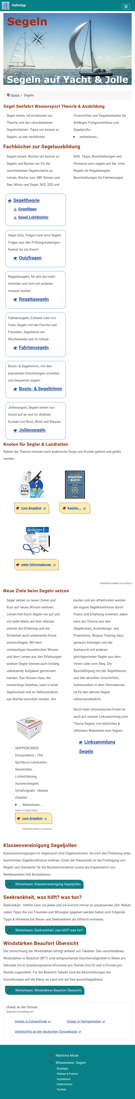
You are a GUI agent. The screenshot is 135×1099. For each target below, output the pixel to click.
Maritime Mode (67, 1055)
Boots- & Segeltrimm (40, 388)
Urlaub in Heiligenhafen (84, 1021)
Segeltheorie (26, 200)
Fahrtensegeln (34, 347)
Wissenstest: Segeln (71, 1063)
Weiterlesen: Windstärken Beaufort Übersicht (47, 990)
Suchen (61, 1089)
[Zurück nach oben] (128, 1091)
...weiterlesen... (88, 137)
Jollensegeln (32, 430)
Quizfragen (30, 257)
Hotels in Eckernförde (31, 1021)
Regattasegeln (34, 299)
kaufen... (75, 508)
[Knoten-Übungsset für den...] (36, 541)
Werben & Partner (67, 1074)
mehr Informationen (36, 565)
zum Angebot (31, 508)
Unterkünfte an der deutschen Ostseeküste (46, 1032)
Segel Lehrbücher (33, 217)
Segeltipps (27, 209)
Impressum (64, 1079)
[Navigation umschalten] (126, 6)
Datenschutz (64, 1084)
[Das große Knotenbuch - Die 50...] (75, 484)
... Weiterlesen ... (31, 805)
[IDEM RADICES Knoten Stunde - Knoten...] (32, 484)
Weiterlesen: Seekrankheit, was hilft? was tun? (48, 930)
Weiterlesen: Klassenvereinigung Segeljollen (47, 884)
